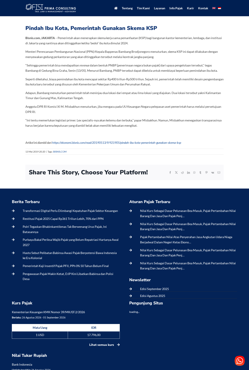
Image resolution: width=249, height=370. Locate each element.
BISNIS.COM (60, 151)
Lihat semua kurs (102, 345)
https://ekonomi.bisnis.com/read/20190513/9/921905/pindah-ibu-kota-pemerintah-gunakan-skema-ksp (116, 142)
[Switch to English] (213, 8)
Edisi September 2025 (154, 289)
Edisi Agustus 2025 (152, 296)
